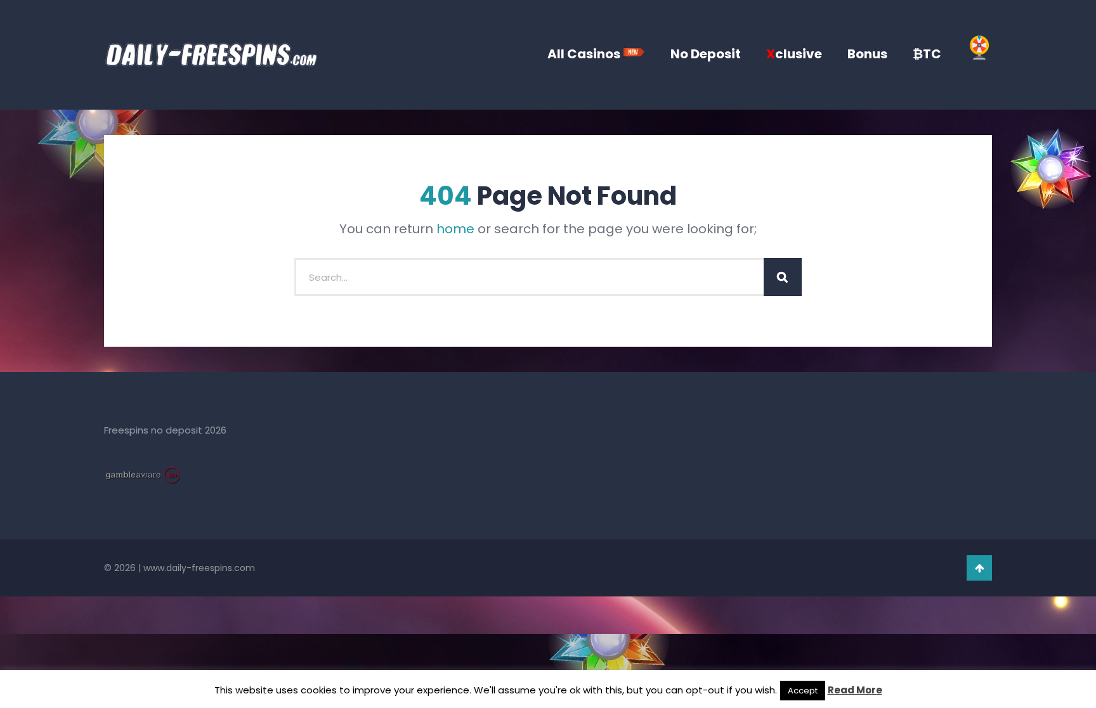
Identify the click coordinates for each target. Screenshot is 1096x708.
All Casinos (585, 54)
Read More (855, 690)
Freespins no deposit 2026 (165, 430)
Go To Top (979, 568)
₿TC (927, 54)
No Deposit (705, 54)
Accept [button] (803, 691)
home (455, 229)
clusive (794, 54)
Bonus (867, 54)
